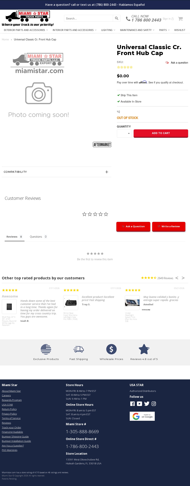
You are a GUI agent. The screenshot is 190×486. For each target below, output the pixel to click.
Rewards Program (12, 400)
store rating (27, 472)
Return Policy (9, 409)
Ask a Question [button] (135, 226)
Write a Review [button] (171, 226)
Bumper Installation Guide (16, 441)
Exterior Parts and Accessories (24, 30)
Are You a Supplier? (13, 445)
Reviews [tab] (11, 236)
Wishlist (179, 30)
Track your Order (11, 427)
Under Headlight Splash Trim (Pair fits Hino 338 (131, 317)
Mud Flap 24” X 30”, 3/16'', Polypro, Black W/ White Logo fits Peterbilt (9, 321)
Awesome (10, 296)
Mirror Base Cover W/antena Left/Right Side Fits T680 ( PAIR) (70, 316)
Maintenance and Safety (136, 30)
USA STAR (7, 404)
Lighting (106, 30)
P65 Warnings (9, 450)
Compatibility (15, 171)
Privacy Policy (9, 413)
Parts (163, 30)
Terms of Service (11, 418)
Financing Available (12, 432)
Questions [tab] (36, 236)
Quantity (123, 126)
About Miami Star (11, 391)
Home (5, 39)
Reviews (6, 422)
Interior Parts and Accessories (73, 30)
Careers (6, 395)
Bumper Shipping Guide (15, 436)
